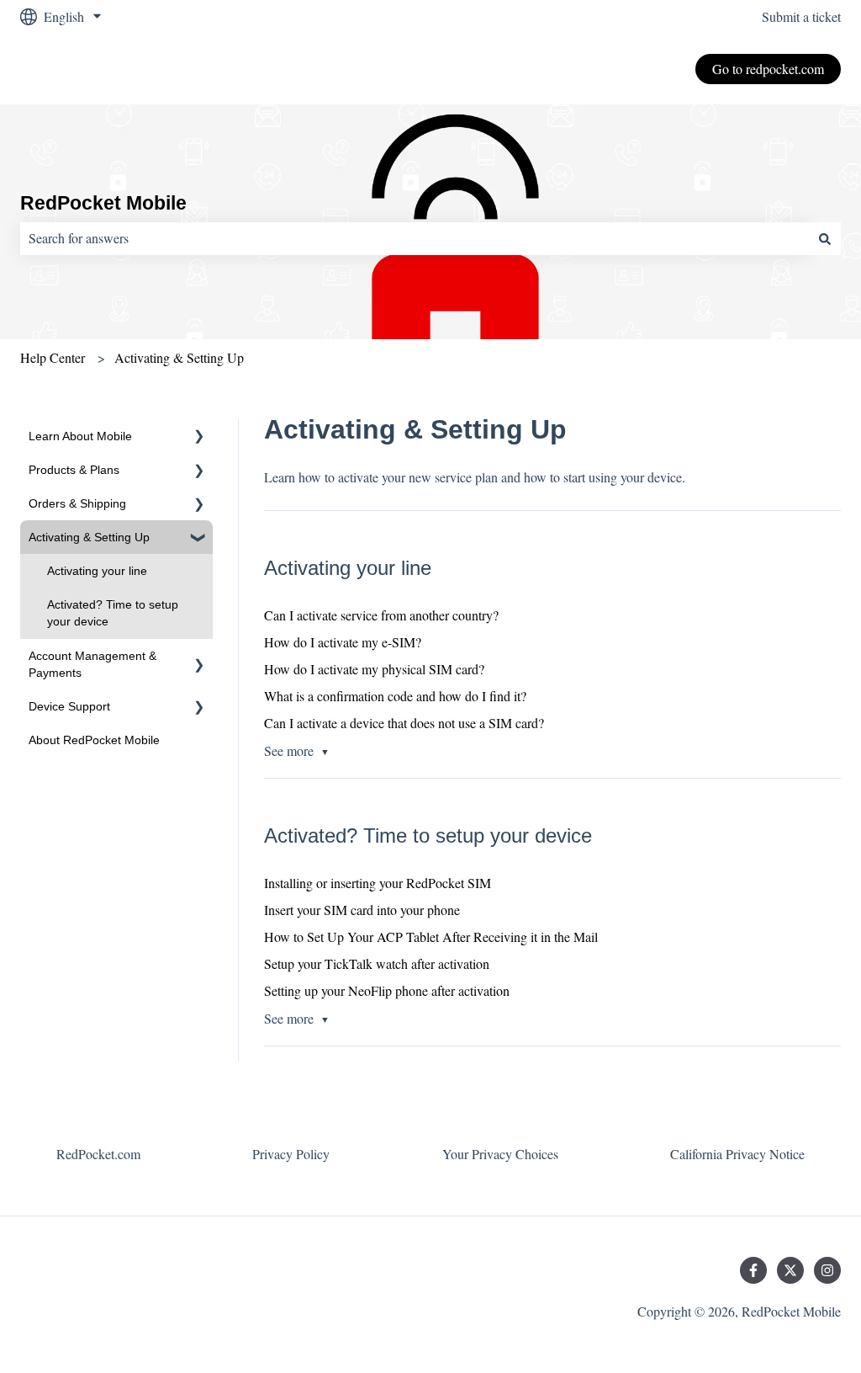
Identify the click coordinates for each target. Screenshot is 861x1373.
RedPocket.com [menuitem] (98, 1154)
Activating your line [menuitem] (97, 570)
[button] (199, 438)
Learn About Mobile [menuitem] (80, 436)
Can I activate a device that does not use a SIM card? (404, 723)
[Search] (825, 238)
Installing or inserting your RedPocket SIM (377, 882)
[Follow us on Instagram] (827, 1270)
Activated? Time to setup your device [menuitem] (112, 613)
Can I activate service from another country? (381, 615)
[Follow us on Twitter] (790, 1270)
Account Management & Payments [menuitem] (92, 664)
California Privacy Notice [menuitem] (737, 1154)
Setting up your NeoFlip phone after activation (387, 990)
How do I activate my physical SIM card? (374, 669)
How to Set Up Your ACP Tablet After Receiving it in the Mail (431, 936)
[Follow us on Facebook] (753, 1270)
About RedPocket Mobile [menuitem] (94, 740)
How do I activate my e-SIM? (342, 642)
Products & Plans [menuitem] (74, 469)
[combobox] (414, 238)
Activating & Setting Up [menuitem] (89, 537)
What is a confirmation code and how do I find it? (395, 696)
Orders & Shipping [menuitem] (77, 503)
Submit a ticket (801, 16)
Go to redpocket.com (768, 68)
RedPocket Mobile (103, 203)
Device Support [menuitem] (69, 706)
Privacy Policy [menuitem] (291, 1154)
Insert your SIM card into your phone (362, 909)
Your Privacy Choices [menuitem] (500, 1154)
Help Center (52, 357)
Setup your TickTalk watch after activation (376, 963)
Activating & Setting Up (179, 357)
